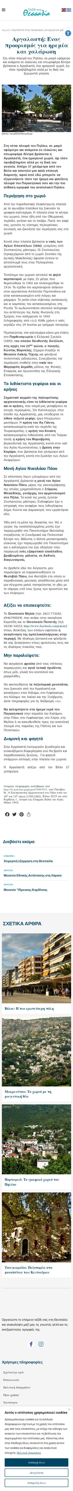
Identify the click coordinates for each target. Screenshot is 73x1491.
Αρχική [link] (6, 30)
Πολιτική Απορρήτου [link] (29, 1453)
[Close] (69, 1409)
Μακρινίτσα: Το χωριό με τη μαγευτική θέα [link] (28, 1094)
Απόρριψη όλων (36, 1483)
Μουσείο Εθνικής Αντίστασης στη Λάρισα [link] (33, 875)
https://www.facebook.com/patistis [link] (45, 626)
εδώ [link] (33, 320)
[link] (68, 33)
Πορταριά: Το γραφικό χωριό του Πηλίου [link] (32, 1182)
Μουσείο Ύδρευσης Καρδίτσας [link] (25, 889)
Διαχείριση (36, 1472)
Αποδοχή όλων (36, 1462)
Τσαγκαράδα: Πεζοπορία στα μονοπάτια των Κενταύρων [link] (29, 1270)
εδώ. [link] (58, 701)
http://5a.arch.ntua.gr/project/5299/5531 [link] (25, 789)
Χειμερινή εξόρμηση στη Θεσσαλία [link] (28, 861)
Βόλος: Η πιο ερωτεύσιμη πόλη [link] (29, 1008)
